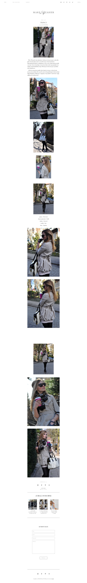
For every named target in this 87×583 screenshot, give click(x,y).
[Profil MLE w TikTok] (72, 2)
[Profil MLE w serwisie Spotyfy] (69, 2)
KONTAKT (28, 2)
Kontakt (53, 578)
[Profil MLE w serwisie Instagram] (37, 485)
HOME (5, 2)
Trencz (43, 23)
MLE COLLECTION (16, 2)
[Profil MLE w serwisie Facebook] (63, 2)
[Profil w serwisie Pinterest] (66, 2)
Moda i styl (43, 489)
